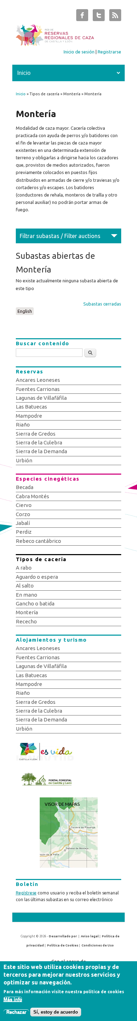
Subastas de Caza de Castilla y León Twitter (99, 17)
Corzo (23, 514)
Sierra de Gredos (36, 434)
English (25, 311)
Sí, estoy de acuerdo (55, 1012)
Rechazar (16, 1012)
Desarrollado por (63, 936)
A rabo (24, 568)
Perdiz (24, 532)
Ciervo (24, 505)
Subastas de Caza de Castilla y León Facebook (82, 17)
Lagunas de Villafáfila (41, 398)
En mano (26, 595)
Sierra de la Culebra (39, 442)
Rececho (26, 621)
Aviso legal (90, 936)
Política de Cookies (62, 945)
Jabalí (23, 523)
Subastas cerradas (102, 303)
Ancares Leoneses (38, 380)
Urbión (24, 460)
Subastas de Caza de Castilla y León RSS (115, 17)
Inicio (21, 94)
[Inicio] (69, 44)
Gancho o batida (35, 603)
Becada (24, 487)
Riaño (23, 425)
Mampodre (29, 416)
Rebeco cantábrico (38, 541)
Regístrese (26, 893)
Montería (27, 612)
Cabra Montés (32, 496)
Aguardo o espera (37, 577)
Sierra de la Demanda (41, 451)
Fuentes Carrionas (38, 389)
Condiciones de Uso (97, 945)
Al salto (25, 586)
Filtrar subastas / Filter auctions (60, 236)
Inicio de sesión (79, 51)
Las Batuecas (31, 407)
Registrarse (109, 51)
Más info (13, 999)
